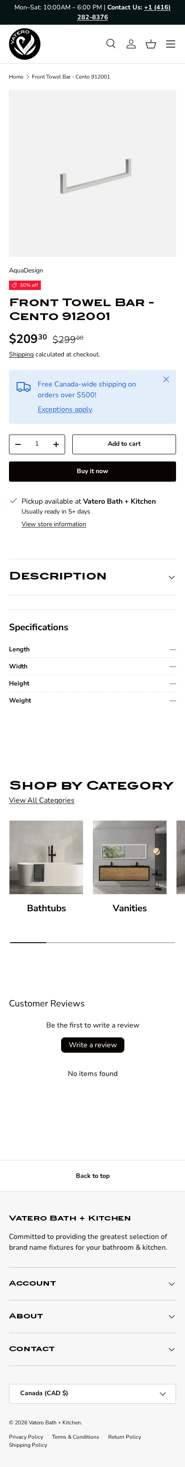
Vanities (130, 908)
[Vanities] (130, 857)
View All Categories (42, 800)
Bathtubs (46, 908)
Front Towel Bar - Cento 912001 (71, 76)
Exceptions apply (65, 409)
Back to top (93, 1176)
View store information (54, 524)
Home (16, 76)
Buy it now (92, 471)
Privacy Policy (26, 1437)
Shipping (21, 354)
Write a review (93, 1045)
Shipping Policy (28, 1445)
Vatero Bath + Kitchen (55, 1422)
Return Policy (124, 1437)
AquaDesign (26, 270)
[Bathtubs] (46, 857)
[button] (151, 44)
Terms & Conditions (75, 1437)
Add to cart (124, 443)
